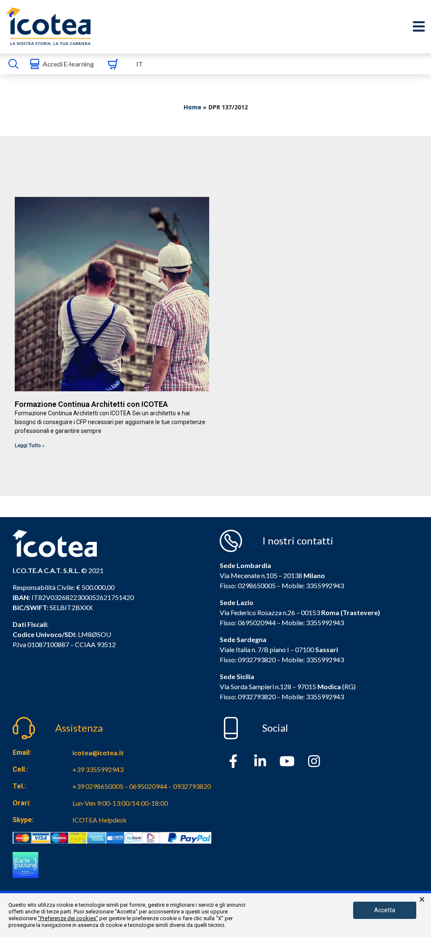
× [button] (422, 899)
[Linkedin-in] (260, 761)
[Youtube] (287, 761)
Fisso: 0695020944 (248, 622)
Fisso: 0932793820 (248, 660)
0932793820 (257, 697)
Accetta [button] (384, 910)
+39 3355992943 (97, 769)
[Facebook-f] (233, 761)
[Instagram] (314, 761)
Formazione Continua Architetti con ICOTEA (91, 404)
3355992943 (325, 585)
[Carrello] (113, 63)
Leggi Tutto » (30, 446)
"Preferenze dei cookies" (68, 918)
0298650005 (257, 585)
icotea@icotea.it (98, 753)
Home (192, 107)
